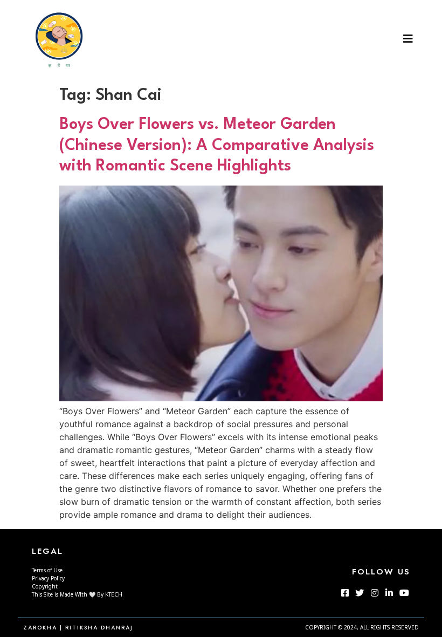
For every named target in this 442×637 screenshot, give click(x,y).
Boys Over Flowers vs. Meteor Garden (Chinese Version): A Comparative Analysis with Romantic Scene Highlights (216, 145)
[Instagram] (375, 593)
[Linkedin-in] (389, 593)
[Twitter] (359, 593)
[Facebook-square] (345, 593)
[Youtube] (404, 593)
